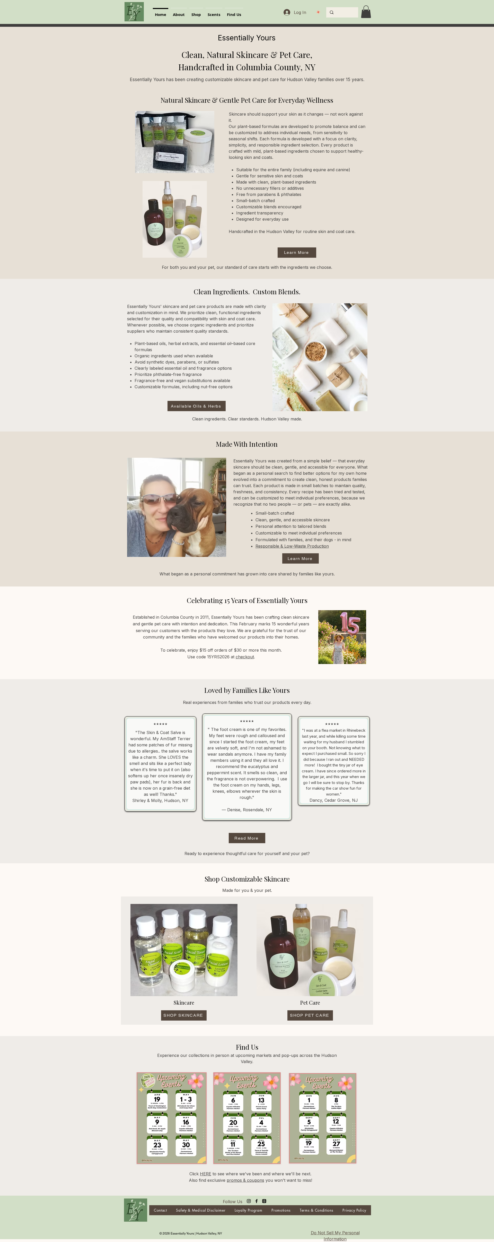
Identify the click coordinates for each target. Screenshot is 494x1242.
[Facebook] (256, 1201)
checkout (245, 656)
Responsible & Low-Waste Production (292, 546)
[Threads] (264, 1201)
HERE (205, 1173)
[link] (366, 11)
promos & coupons (245, 1180)
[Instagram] (248, 1201)
